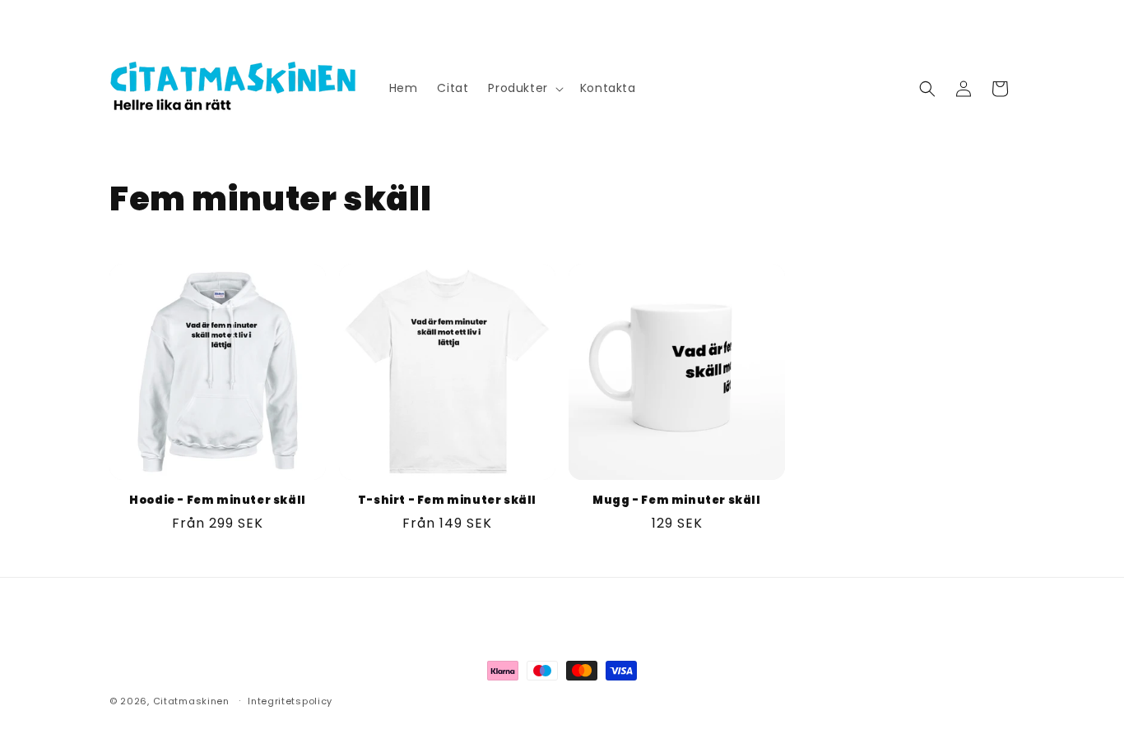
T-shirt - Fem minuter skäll (447, 501)
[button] (523, 88)
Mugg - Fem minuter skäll (676, 501)
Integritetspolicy (290, 701)
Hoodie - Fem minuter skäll (217, 501)
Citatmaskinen (191, 701)
